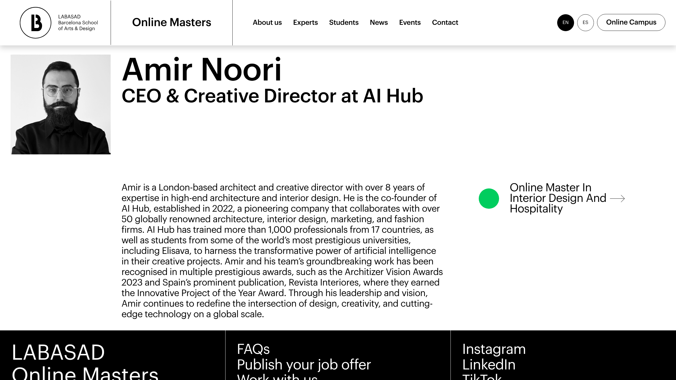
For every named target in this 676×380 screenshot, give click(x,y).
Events (410, 22)
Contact (445, 22)
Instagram (494, 349)
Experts (305, 22)
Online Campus (631, 22)
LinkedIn (488, 365)
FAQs (253, 349)
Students (344, 22)
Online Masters (171, 22)
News (379, 22)
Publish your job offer (304, 365)
